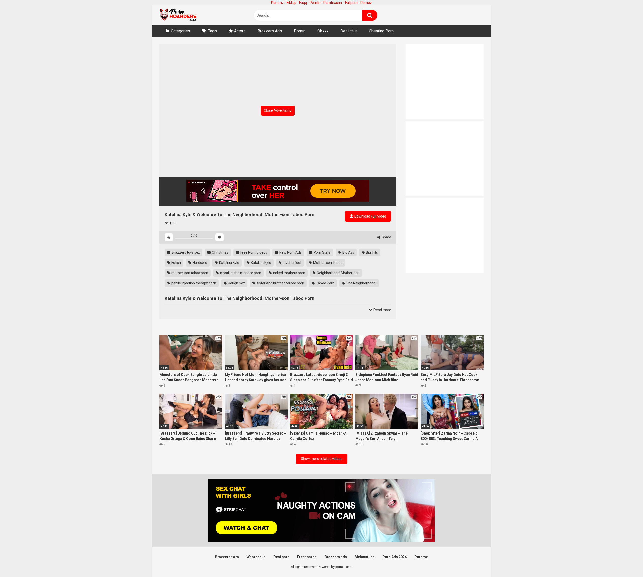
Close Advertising (278, 110)
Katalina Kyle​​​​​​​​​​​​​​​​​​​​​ (260, 263)
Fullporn (351, 3)
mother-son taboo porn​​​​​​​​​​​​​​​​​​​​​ (189, 273)
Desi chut (348, 31)
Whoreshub (256, 557)
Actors (240, 31)
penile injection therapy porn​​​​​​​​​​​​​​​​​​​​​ (193, 283)
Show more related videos (321, 459)
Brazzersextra (227, 557)
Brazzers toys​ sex (185, 252)
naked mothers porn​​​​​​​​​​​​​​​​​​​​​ (288, 273)
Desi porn (281, 557)
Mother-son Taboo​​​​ (327, 263)
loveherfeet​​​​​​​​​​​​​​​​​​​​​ (291, 263)
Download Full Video (370, 216)
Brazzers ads (336, 557)
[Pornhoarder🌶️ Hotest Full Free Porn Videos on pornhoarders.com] (178, 15)
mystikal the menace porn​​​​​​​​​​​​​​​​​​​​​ (240, 273)
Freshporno (307, 557)
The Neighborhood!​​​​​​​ (360, 283)
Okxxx (322, 31)
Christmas (219, 252)
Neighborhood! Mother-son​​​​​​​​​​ (337, 273)
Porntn (315, 3)
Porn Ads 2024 (394, 557)
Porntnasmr (332, 3)
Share (386, 237)
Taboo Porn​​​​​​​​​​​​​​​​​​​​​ (324, 283)
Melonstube (364, 557)
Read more (382, 310)
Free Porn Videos (253, 252)
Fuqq (303, 3)
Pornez (366, 3)
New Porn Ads (290, 252)
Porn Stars (322, 252)
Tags (212, 31)
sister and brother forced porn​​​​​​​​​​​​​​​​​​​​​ (280, 283)
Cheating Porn (381, 31)
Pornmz (277, 3)
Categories (180, 31)
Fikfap (291, 3)
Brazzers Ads (270, 31)
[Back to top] (626, 562)
